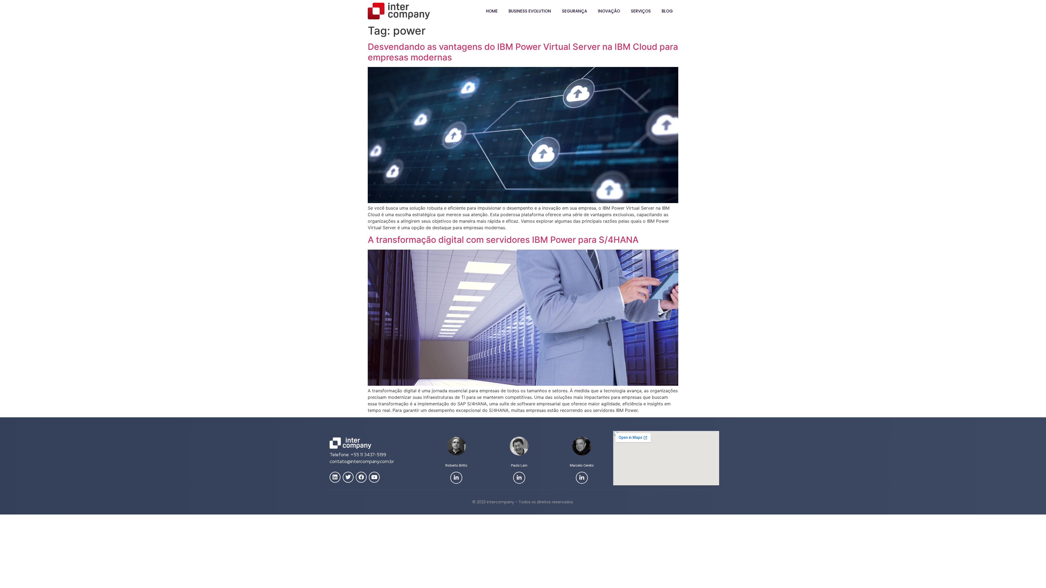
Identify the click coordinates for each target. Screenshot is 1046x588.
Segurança (574, 11)
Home (492, 11)
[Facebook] (361, 477)
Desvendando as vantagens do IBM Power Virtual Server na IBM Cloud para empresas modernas (523, 51)
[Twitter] (348, 477)
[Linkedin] (335, 477)
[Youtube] (374, 477)
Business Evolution (530, 11)
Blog (667, 11)
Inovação (609, 11)
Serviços (641, 11)
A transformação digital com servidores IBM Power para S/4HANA (503, 239)
